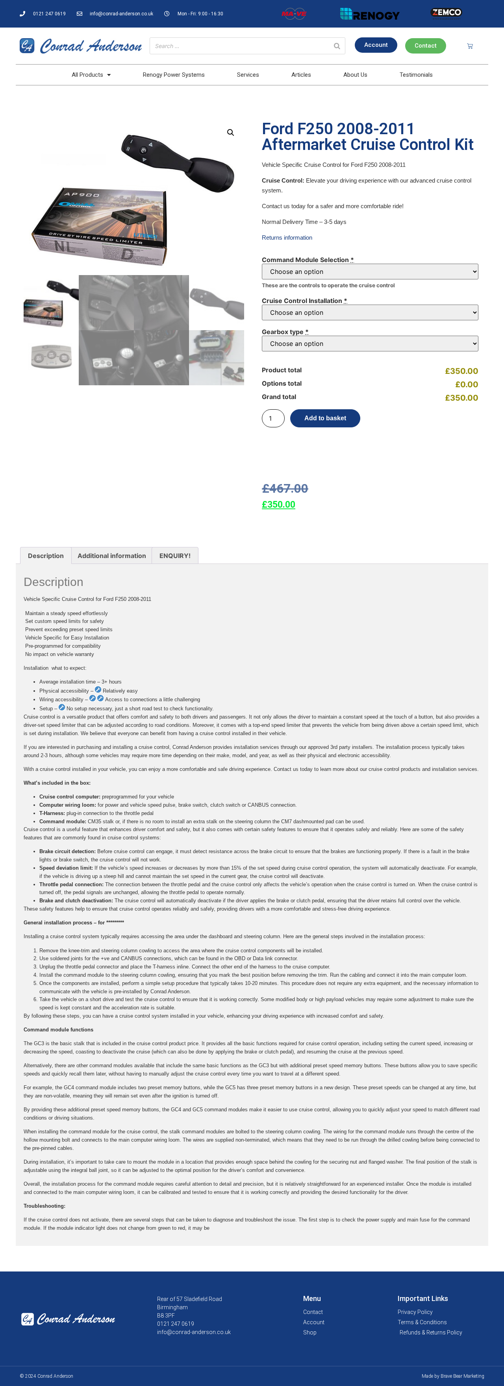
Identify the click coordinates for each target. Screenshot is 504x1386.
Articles (301, 74)
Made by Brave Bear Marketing (453, 1376)
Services (248, 74)
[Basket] (469, 45)
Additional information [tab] (112, 556)
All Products (87, 74)
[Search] (337, 46)
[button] (231, 133)
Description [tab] (46, 556)
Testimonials (416, 74)
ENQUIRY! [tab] (175, 556)
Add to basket (325, 418)
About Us (355, 74)
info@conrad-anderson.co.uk (194, 1332)
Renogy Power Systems (174, 74)
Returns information (287, 237)
